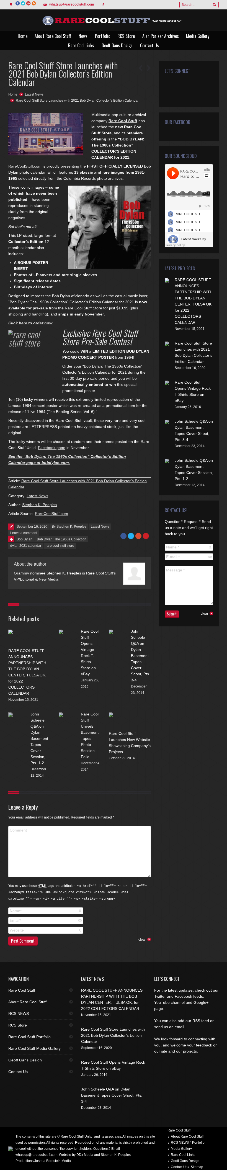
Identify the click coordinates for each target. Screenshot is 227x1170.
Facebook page (51, 447)
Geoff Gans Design (25, 1060)
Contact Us (18, 1071)
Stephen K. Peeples (39, 504)
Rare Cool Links (183, 1155)
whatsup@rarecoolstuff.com (71, 4)
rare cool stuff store (60, 546)
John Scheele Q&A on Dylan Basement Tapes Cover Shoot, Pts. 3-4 (140, 655)
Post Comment (23, 941)
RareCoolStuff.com (25, 166)
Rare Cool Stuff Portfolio (29, 1037)
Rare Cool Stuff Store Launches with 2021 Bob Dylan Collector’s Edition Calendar (77, 100)
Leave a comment (23, 533)
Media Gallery (181, 1149)
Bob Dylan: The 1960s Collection (61, 539)
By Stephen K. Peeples (69, 526)
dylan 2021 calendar (25, 546)
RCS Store (17, 1025)
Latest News (34, 94)
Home (12, 94)
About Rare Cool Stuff (27, 1002)
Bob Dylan (24, 539)
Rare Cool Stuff (123, 121)
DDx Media (84, 1155)
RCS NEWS (18, 1013)
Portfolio (198, 1143)
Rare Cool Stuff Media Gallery (34, 1048)
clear (142, 939)
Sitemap (197, 1167)
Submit (172, 614)
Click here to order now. (30, 323)
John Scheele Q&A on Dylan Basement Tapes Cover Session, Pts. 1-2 (39, 738)
